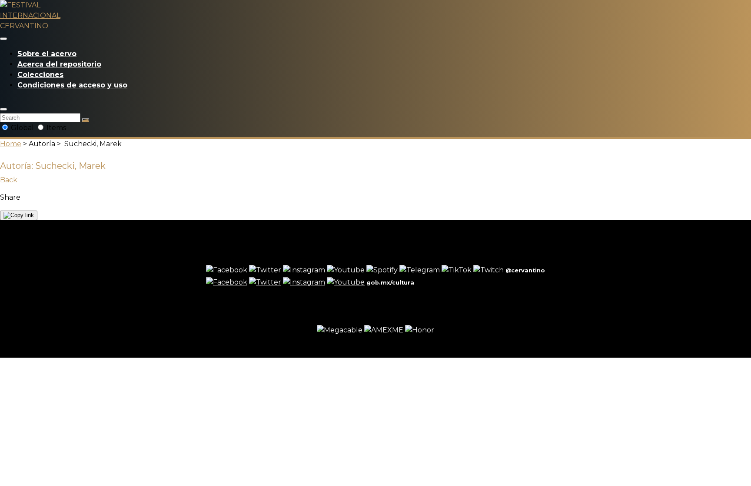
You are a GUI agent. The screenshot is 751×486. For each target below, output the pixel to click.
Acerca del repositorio (59, 64)
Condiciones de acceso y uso (72, 85)
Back (8, 180)
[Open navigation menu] (3, 38)
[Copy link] (18, 215)
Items (55, 128)
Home (10, 144)
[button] (3, 109)
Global (22, 128)
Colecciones (40, 74)
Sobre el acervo (46, 54)
